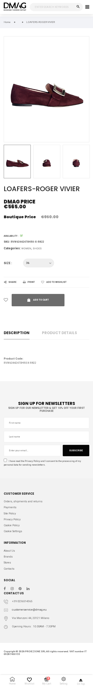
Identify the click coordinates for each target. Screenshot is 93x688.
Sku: (7, 241)
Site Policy (10, 513)
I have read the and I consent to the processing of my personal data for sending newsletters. (42, 463)
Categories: (12, 248)
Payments (10, 507)
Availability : (11, 236)
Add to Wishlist (56, 282)
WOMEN (26, 248)
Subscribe (76, 450)
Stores (7, 562)
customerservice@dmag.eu (29, 609)
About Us (9, 550)
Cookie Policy (12, 525)
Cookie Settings (13, 531)
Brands (8, 556)
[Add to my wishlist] (6, 300)
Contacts (9, 568)
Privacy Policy (32, 461)
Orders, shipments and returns (23, 501)
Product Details (59, 332)
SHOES (37, 248)
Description (17, 332)
